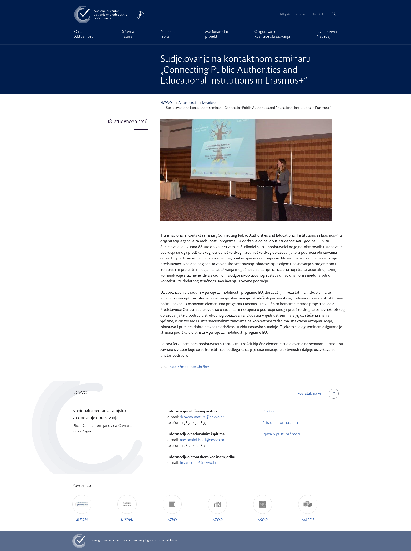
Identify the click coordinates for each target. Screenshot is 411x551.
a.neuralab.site (168, 540)
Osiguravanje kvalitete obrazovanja (272, 34)
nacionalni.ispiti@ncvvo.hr (202, 439)
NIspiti (285, 14)
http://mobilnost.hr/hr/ (189, 366)
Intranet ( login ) (142, 540)
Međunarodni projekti (216, 34)
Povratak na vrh (310, 393)
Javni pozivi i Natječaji (327, 34)
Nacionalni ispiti (170, 34)
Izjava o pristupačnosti (281, 434)
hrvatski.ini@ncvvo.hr (198, 462)
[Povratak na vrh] (334, 394)
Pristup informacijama (281, 422)
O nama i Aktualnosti (84, 34)
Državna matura (127, 34)
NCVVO (122, 540)
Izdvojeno (301, 14)
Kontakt (319, 14)
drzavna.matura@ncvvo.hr (202, 416)
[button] (334, 14)
